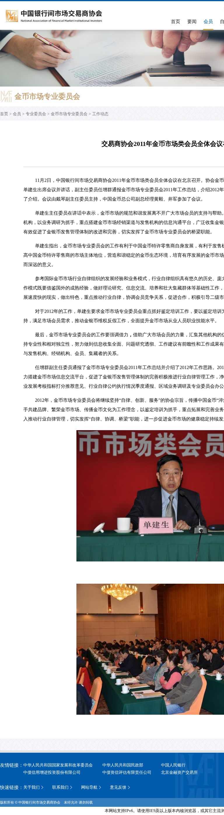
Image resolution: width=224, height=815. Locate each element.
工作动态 (100, 114)
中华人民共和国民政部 (122, 765)
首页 (175, 21)
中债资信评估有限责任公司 (126, 772)
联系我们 (60, 787)
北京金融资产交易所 (179, 772)
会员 (208, 21)
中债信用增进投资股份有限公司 (51, 772)
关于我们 (31, 787)
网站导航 (89, 787)
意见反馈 (118, 787)
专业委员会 (36, 114)
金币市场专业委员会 (69, 114)
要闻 (192, 21)
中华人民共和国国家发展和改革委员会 (58, 765)
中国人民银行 (173, 765)
